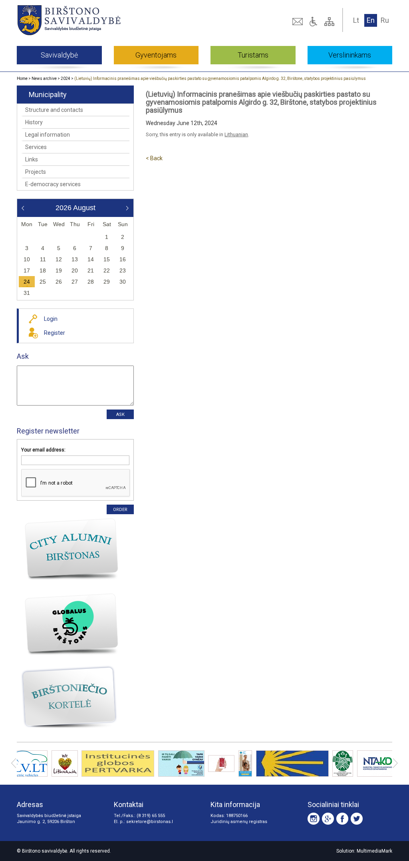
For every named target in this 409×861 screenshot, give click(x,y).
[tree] (330, 22)
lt (356, 20)
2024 (65, 78)
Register (54, 333)
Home (22, 78)
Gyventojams (156, 55)
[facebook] (342, 819)
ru (385, 20)
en (371, 20)
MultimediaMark (374, 851)
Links (31, 159)
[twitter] (357, 819)
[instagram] (314, 819)
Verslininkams (349, 55)
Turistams (253, 55)
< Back (154, 158)
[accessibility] (314, 22)
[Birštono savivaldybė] (91, 20)
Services (36, 147)
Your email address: (43, 450)
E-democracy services (53, 184)
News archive (44, 78)
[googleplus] (328, 819)
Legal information (47, 134)
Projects (35, 172)
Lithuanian (236, 134)
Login (51, 319)
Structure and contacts (54, 110)
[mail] (298, 22)
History (34, 122)
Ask (23, 356)
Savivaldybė (59, 55)
